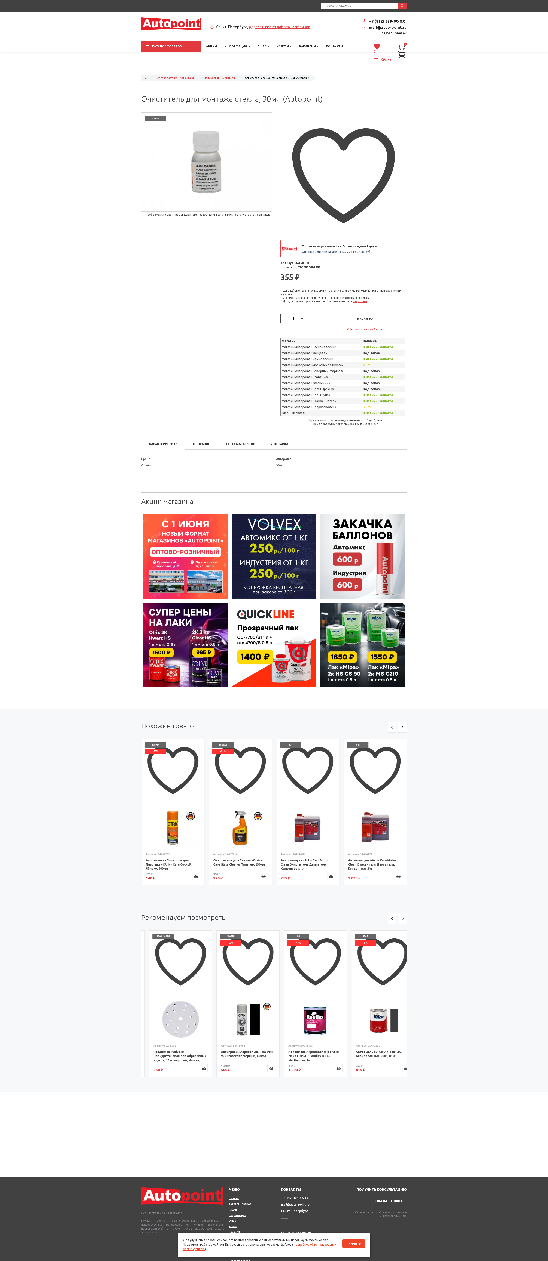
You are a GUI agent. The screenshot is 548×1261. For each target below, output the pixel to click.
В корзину (365, 318)
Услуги (233, 1226)
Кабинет (386, 59)
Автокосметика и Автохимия (175, 78)
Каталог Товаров (240, 1203)
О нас (232, 1220)
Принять (354, 1243)
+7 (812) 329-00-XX (387, 21)
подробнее (360, 301)
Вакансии (235, 1231)
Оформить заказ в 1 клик (365, 329)
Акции (233, 1209)
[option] (185, 556)
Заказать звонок (393, 33)
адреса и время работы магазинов (279, 27)
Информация (237, 1215)
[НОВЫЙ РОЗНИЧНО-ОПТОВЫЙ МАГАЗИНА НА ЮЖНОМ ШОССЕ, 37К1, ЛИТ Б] (274, 70)
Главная (234, 1198)
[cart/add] (196, 876)
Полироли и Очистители (219, 78)
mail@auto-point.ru (388, 27)
